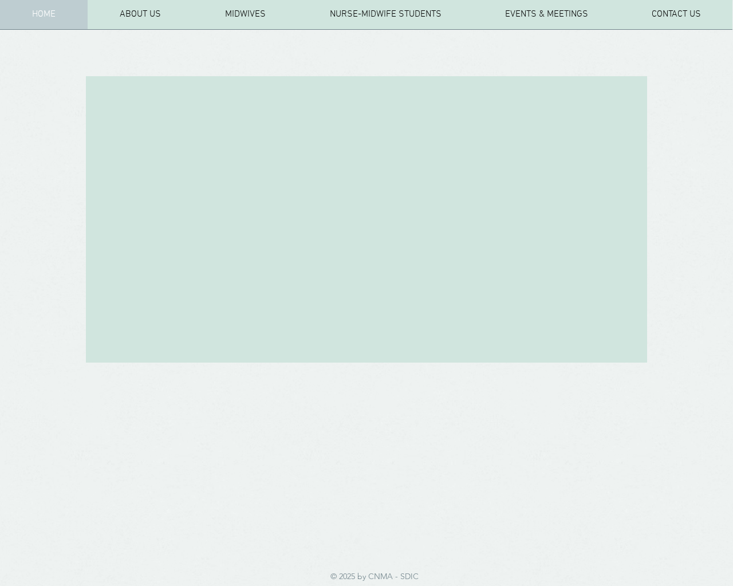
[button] (245, 18)
